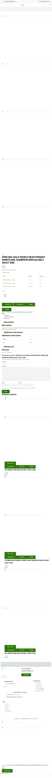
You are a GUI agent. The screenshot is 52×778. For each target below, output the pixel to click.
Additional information (9, 316)
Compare (31, 304)
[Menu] (7, 5)
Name (3, 382)
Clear (5, 296)
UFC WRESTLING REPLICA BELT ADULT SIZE (20, 653)
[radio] (5, 295)
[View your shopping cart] (41, 5)
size (4, 291)
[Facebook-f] (6, 677)
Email (19, 382)
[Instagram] (3, 677)
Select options (10, 463)
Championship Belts (16, 312)
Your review (4, 366)
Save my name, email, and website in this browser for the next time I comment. (19, 388)
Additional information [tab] (13, 332)
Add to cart (8, 304)
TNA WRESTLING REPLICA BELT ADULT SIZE (20, 470)
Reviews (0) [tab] (9, 347)
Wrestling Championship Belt (26, 312)
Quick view (21, 466)
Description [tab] (9, 322)
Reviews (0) (7, 318)
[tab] (27, 315)
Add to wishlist (20, 304)
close (7, 773)
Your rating (4, 362)
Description (7, 315)
